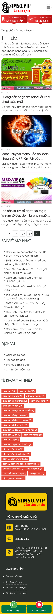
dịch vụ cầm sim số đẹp (16, 454)
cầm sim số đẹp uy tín (15, 425)
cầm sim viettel (33, 434)
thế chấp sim (35, 468)
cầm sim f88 (27, 391)
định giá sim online (13, 478)
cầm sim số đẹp (13, 405)
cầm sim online (39, 400)
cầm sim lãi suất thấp (15, 400)
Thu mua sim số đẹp (18, 364)
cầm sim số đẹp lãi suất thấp (18, 410)
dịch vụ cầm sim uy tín (15, 458)
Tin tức (19, 30)
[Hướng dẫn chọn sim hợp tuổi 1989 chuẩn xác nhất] (26, 74)
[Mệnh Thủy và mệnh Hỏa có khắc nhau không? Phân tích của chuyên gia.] (26, 131)
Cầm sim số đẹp (15, 354)
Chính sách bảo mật (18, 369)
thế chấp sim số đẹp (14, 473)
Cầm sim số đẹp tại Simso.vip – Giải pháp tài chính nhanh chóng (26, 322)
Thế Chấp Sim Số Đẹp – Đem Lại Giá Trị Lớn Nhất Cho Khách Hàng (26, 296)
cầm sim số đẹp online (15, 415)
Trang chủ (7, 30)
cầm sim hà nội (35, 396)
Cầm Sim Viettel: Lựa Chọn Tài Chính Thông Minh (23, 279)
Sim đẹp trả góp (15, 359)
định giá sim (37, 473)
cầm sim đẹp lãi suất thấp (17, 444)
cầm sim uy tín (11, 434)
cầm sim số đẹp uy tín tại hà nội (20, 429)
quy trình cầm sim (13, 468)
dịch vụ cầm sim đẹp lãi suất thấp (21, 463)
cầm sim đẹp (11, 439)
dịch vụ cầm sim (13, 449)
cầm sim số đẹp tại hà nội (17, 420)
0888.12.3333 (22, 538)
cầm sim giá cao (13, 396)
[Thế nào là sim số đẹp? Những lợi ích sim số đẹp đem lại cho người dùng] (26, 187)
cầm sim (9, 391)
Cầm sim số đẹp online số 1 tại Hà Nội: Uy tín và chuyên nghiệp (25, 253)
